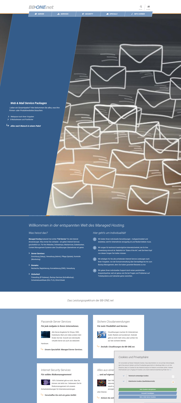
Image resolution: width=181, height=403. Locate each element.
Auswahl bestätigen (147, 393)
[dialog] (147, 377)
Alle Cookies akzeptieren (148, 389)
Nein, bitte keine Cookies (148, 397)
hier (170, 370)
